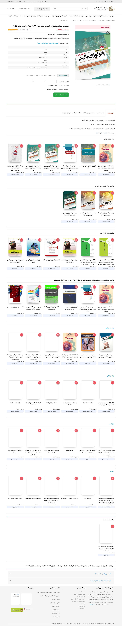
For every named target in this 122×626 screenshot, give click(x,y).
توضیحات (110, 113)
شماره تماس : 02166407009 (13, 2)
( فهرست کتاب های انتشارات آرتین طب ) (48, 43)
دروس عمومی (48, 16)
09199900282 (56, 617)
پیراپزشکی (96, 16)
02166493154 (56, 606)
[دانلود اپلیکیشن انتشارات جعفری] (17, 610)
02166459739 (56, 614)
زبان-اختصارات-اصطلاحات (74, 16)
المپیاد (90, 16)
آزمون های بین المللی (58, 16)
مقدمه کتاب (100, 113)
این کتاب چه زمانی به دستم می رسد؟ (100, 581)
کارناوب (52, 623)
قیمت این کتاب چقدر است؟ (103, 574)
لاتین (10, 16)
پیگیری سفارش (35, 2)
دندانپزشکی (40, 16)
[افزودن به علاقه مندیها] (31, 29)
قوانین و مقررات (81, 597)
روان (35, 16)
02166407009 (53, 603)
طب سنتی (23, 16)
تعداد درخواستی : (64, 82)
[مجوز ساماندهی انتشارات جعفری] (15, 599)
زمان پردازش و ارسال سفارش (78, 599)
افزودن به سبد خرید (60, 95)
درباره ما (83, 604)
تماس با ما (82, 592)
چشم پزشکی (110, 376)
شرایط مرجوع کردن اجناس (78, 601)
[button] (107, 84)
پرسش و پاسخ (66, 113)
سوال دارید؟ (44, 2)
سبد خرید (26, 2)
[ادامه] (92, 605)
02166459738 (56, 610)
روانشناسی (29, 16)
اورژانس (112, 424)
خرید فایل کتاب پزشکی (79, 594)
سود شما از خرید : (64, 86)
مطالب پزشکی (81, 606)
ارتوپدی (112, 472)
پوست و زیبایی (110, 328)
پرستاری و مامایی (104, 16)
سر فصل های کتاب (88, 113)
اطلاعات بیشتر (77, 113)
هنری (97, 133)
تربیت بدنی (84, 16)
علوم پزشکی (16, 16)
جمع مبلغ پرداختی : (63, 89)
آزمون (65, 16)
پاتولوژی (105, 133)
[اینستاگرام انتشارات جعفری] (28, 609)
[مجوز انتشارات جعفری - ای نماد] (26, 599)
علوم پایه (112, 16)
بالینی (101, 133)
